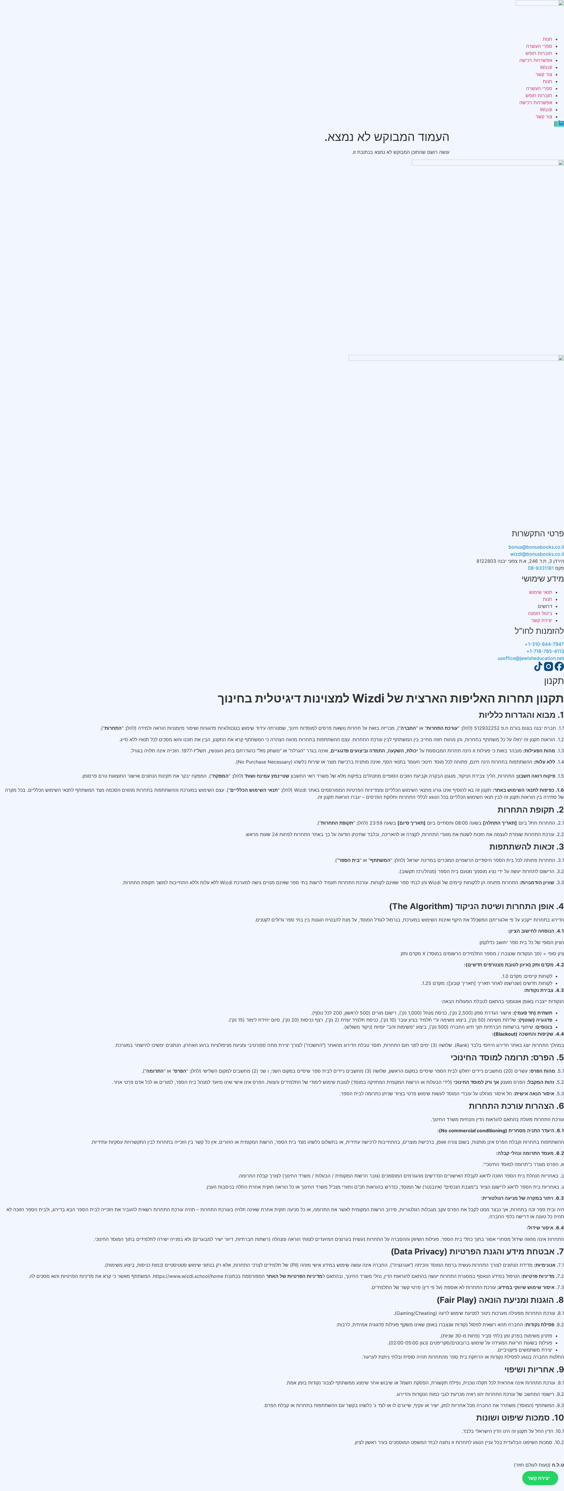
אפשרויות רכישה (535, 60)
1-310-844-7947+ (544, 644)
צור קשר (544, 74)
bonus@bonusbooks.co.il (536, 547)
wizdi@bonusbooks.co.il (537, 554)
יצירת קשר (539, 1478)
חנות (547, 39)
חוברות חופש (539, 53)
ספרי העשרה (539, 46)
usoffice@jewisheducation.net (531, 658)
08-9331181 (541, 568)
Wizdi (546, 67)
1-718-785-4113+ (545, 651)
